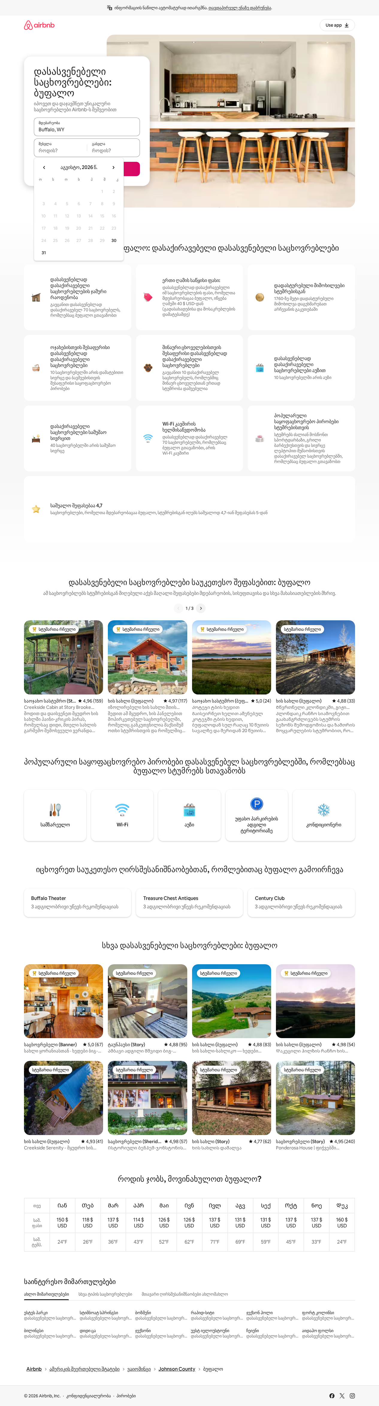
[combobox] (87, 129)
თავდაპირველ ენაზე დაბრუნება (240, 7)
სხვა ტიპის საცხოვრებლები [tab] (105, 1294)
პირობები (126, 1396)
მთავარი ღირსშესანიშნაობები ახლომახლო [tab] (185, 1294)
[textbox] (60, 150)
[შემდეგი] (201, 608)
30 (114, 240)
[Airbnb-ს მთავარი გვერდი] (39, 25)
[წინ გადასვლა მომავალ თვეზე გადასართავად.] (113, 167)
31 (44, 252)
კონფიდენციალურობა (88, 1396)
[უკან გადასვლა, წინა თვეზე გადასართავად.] (44, 167)
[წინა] (178, 608)
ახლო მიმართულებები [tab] (46, 1294)
